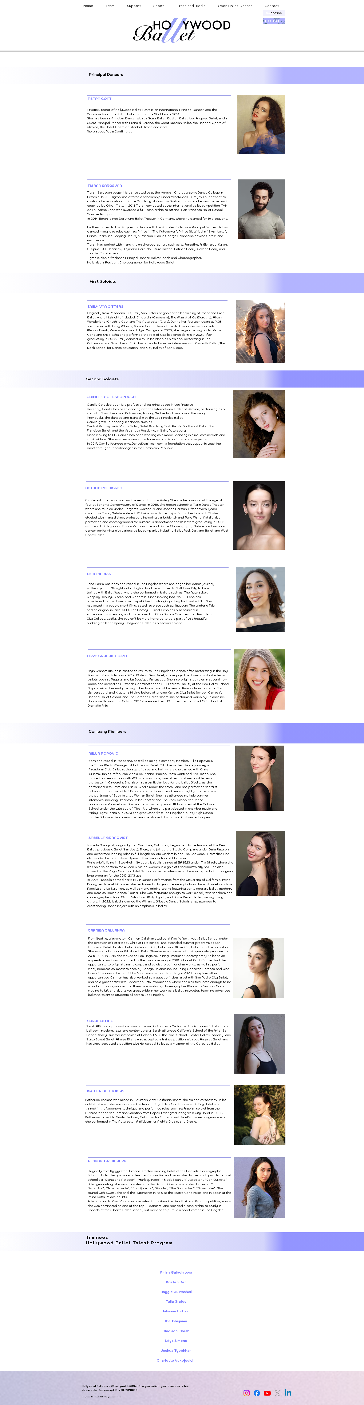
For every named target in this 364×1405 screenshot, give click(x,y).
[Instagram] (246, 1393)
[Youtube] (267, 1393)
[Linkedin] (288, 1393)
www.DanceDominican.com (143, 443)
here (127, 131)
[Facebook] (257, 1393)
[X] (277, 1393)
